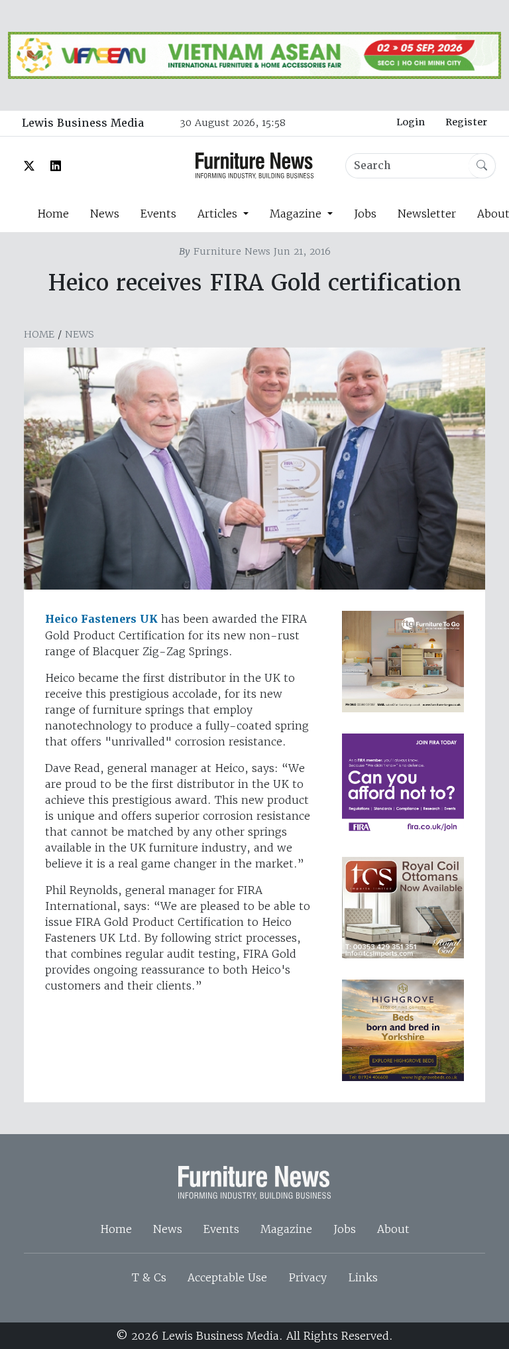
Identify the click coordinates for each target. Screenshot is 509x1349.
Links (363, 1277)
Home (53, 213)
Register (466, 122)
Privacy (307, 1277)
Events (158, 213)
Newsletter (427, 213)
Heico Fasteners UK (101, 619)
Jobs (365, 213)
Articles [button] (219, 213)
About (393, 1229)
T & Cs (149, 1277)
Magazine (286, 1229)
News (104, 213)
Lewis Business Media (83, 123)
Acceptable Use (227, 1277)
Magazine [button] (297, 213)
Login (410, 122)
